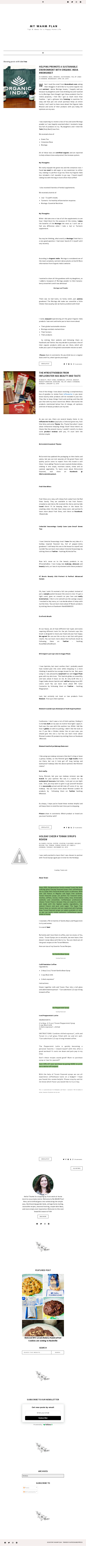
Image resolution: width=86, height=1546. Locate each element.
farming (44, 77)
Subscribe (43, 1418)
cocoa (49, 843)
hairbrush (61, 380)
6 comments (78, 364)
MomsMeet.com (70, 84)
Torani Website (62, 942)
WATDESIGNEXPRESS (76, 1542)
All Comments (30, 1492)
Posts (27, 1488)
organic (56, 77)
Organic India (54, 258)
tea (72, 77)
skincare (56, 382)
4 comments (78, 827)
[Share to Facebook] (66, 364)
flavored (70, 843)
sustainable (65, 77)
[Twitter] (72, 2)
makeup (76, 380)
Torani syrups (60, 845)
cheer (43, 843)
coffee (55, 843)
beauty (43, 380)
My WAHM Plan (57, 1542)
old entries (76, 1168)
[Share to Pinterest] (69, 364)
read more (43, 1216)
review (41, 845)
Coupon (62, 843)
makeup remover (45, 382)
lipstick (69, 380)
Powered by (38, 1424)
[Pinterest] (80, 2)
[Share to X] (64, 364)
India (50, 77)
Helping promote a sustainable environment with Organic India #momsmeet (58, 69)
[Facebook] (68, 2)
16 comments (78, 1159)
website (59, 340)
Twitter (52, 342)
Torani (51, 845)
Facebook (42, 342)
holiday (78, 843)
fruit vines (51, 380)
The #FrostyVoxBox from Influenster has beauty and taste (60, 374)
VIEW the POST (45, 363)
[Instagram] (76, 2)
